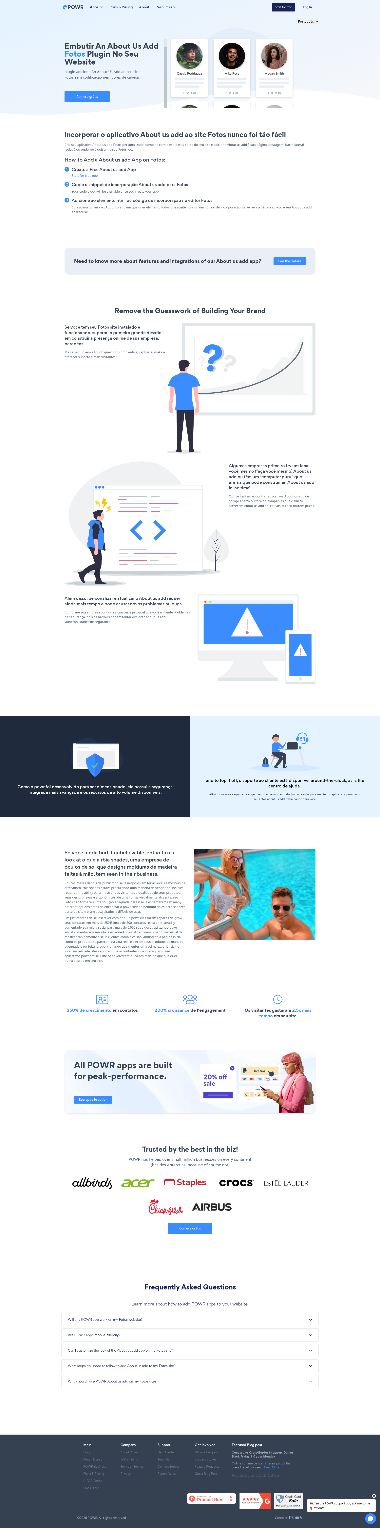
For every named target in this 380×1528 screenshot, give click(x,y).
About (144, 7)
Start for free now (85, 175)
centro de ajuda (284, 786)
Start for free (283, 7)
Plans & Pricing (121, 7)
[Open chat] (370, 1518)
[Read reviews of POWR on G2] (255, 1501)
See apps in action (93, 1099)
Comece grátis (87, 96)
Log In (307, 7)
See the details (289, 261)
